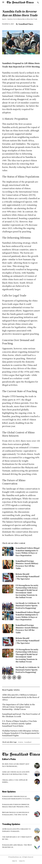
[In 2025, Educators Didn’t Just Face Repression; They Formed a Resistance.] (37, 766)
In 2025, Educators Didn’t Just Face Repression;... (15, 765)
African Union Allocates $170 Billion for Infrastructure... (15, 773)
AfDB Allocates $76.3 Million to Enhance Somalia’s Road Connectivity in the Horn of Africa (20, 697)
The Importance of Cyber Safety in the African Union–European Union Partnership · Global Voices (18, 707)
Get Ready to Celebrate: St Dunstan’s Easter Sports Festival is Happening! (27, 605)
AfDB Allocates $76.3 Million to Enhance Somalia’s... (16, 830)
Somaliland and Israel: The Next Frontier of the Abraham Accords (21, 715)
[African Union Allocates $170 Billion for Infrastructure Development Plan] (37, 774)
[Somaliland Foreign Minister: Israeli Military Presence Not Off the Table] (7, 564)
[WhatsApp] (19, 677)
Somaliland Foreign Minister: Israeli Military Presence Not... (16, 805)
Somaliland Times (26, 24)
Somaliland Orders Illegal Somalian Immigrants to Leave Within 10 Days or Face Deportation (27, 552)
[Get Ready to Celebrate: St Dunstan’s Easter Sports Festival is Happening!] (7, 606)
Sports (4, 19)
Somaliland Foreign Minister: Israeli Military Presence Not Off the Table (27, 565)
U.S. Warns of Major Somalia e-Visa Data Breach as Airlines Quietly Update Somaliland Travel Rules (19, 723)
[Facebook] (4, 677)
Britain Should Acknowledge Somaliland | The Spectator (27, 576)
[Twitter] (9, 677)
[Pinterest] (14, 677)
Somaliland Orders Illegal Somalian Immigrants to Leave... (16, 797)
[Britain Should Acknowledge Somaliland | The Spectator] (7, 577)
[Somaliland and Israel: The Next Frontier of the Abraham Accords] (37, 847)
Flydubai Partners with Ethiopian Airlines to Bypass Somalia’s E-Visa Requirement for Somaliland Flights (20, 733)
